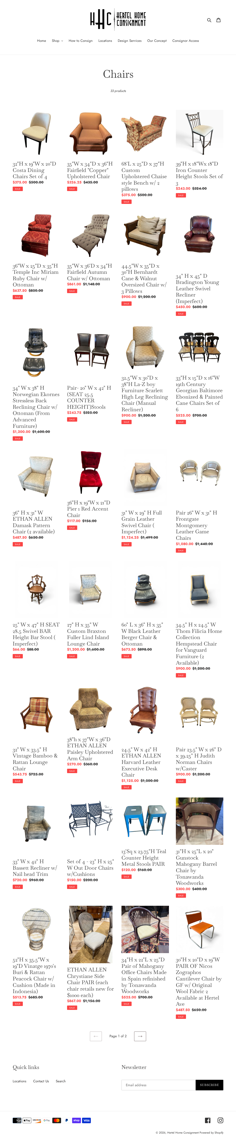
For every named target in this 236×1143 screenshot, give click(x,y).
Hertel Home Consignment (183, 1133)
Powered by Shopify (211, 1133)
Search (61, 1081)
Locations (19, 1081)
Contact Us (41, 1081)
